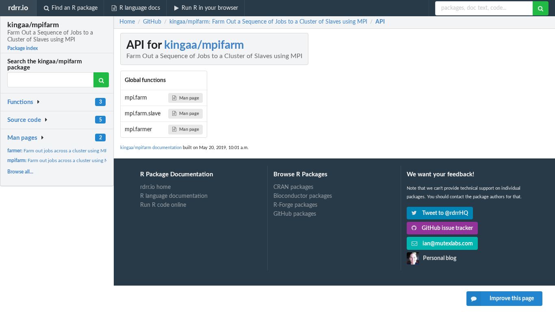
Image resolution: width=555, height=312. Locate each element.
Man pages (22, 138)
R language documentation (174, 196)
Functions (20, 102)
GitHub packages (294, 214)
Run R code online (163, 205)
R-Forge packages (295, 205)
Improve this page (512, 298)
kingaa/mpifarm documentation (151, 147)
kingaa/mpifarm (204, 45)
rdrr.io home (155, 187)
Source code (24, 120)
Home (127, 22)
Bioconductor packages (302, 196)
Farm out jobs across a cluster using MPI (58, 150)
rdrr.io (18, 7)
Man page (189, 98)
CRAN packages (293, 187)
